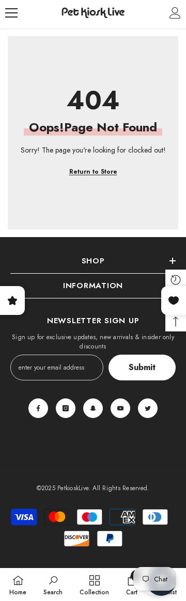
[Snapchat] (93, 408)
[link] (53, 584)
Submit (142, 367)
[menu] (11, 13)
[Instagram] (65, 408)
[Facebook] (38, 408)
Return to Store (93, 171)
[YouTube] (120, 408)
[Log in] (175, 13)
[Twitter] (148, 408)
